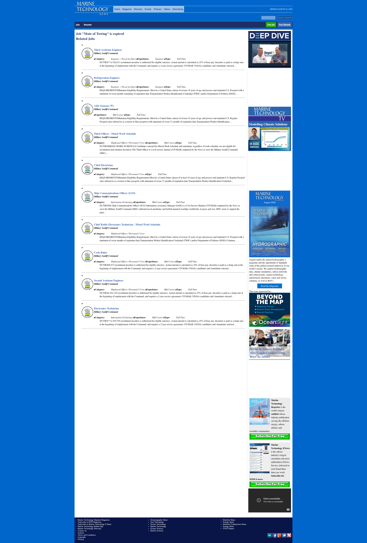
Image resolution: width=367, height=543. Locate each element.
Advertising (177, 9)
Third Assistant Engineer (108, 50)
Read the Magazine (269, 285)
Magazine (127, 9)
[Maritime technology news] (92, 11)
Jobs (78, 24)
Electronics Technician (106, 308)
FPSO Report (228, 529)
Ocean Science (156, 529)
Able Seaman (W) (104, 106)
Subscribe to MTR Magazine (89, 522)
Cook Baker (100, 252)
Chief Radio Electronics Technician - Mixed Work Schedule (127, 224)
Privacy (81, 539)
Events (148, 9)
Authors (81, 533)
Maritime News (229, 520)
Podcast (157, 9)
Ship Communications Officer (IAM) (114, 193)
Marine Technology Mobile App (90, 526)
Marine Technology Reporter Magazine (94, 520)
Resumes (88, 24)
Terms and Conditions (87, 535)
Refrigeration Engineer (107, 78)
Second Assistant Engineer (108, 280)
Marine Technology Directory (89, 529)
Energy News (228, 522)
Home (117, 9)
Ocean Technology (158, 524)
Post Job (271, 24)
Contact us (82, 531)
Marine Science (156, 531)
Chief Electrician (103, 165)
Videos (167, 9)
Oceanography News (159, 520)
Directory (138, 9)
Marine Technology (158, 526)
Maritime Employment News (234, 524)
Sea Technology (157, 522)
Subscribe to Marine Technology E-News (94, 524)
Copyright (82, 537)
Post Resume (284, 24)
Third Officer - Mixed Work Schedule (115, 134)
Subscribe (269, 436)
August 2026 (270, 202)
